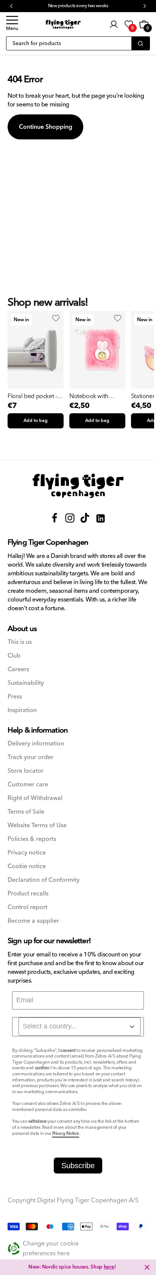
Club (14, 656)
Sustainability (26, 683)
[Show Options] (132, 1026)
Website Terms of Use (37, 826)
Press (15, 697)
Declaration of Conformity (44, 880)
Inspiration (22, 710)
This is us (20, 642)
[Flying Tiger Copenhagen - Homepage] (63, 24)
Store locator (26, 771)
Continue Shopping (45, 127)
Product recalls (28, 894)
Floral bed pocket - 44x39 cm (32, 396)
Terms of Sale (26, 812)
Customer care (28, 785)
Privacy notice (27, 853)
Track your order (30, 757)
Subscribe (78, 1165)
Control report (27, 907)
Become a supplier (33, 921)
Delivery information (36, 744)
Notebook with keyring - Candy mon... (90, 396)
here (109, 1267)
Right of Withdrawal (35, 798)
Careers (18, 669)
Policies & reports (32, 839)
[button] (12, 24)
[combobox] (79, 1026)
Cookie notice (27, 866)
